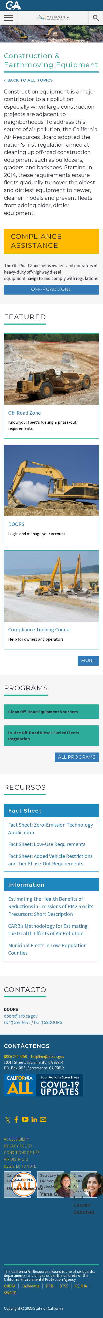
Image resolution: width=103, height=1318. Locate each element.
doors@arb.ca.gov (21, 1016)
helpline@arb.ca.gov (47, 1056)
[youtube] (25, 1119)
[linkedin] (34, 1119)
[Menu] (8, 17)
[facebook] (16, 1119)
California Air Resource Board (52, 17)
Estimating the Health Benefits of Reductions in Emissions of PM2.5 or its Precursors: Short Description (50, 906)
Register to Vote (20, 1166)
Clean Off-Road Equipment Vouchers (43, 711)
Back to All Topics (30, 80)
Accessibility (16, 1139)
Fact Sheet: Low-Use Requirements (46, 844)
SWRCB (10, 1292)
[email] (43, 1119)
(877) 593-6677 (17, 1022)
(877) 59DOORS (48, 1022)
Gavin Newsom (25, 1188)
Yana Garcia (54, 1194)
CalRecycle (31, 1286)
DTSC (64, 1286)
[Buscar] (95, 17)
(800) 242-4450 (15, 1056)
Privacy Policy (18, 1146)
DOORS (16, 524)
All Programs (77, 757)
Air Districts (16, 1159)
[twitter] (8, 1119)
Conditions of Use (22, 1152)
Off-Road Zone (51, 289)
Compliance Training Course (39, 629)
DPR (49, 1286)
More (88, 660)
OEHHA (81, 1286)
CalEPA (9, 1286)
